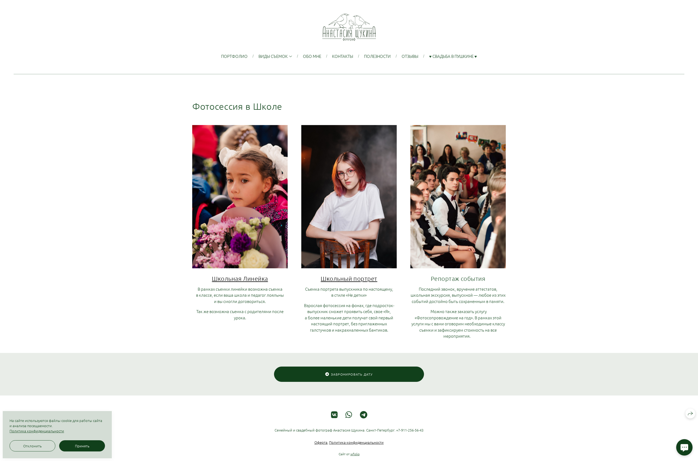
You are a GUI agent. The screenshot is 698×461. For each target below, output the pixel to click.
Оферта (320, 442)
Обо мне (312, 56)
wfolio (355, 454)
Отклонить (32, 445)
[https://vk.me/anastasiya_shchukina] (334, 414)
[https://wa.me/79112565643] (348, 414)
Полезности (377, 56)
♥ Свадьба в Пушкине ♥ (453, 56)
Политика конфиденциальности (356, 442)
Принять (82, 445)
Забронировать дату (352, 374)
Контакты (342, 56)
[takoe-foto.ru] (349, 27)
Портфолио (234, 56)
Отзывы (410, 56)
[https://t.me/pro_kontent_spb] (363, 414)
